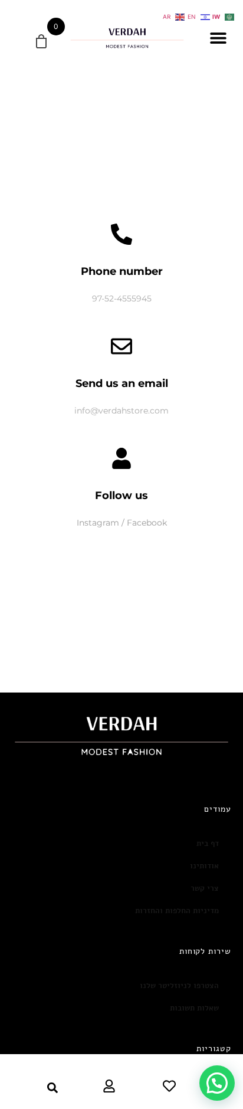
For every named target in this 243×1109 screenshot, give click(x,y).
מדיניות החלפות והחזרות (177, 910)
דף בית (207, 843)
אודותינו (204, 866)
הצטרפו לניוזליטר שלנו (179, 985)
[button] (218, 38)
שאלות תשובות (194, 1008)
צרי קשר (205, 888)
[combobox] (36, 1087)
